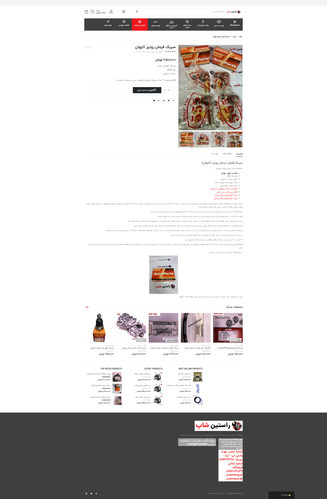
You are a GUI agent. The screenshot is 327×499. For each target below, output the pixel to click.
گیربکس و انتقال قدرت (171, 27)
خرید (234, 37)
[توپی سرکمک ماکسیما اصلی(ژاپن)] (117, 377)
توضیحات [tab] (239, 154)
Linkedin (86, 494)
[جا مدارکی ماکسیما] (197, 377)
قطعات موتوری (124, 25)
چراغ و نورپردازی (203, 25)
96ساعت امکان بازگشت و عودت (224, 188)
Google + (159, 100)
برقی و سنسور (219, 26)
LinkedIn (164, 100)
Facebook (174, 100)
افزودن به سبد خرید (145, 90)
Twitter (169, 100)
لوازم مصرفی (155, 26)
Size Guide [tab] (227, 154)
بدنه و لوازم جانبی (187, 26)
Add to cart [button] (217, 317)
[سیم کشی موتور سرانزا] (157, 377)
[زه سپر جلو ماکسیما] (197, 400)
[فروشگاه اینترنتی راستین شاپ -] (233, 11)
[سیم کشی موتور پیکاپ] (157, 388)
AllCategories (235, 25)
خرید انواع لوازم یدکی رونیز (226, 195)
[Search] (138, 12)
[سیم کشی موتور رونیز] (157, 400)
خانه (240, 37)
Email (154, 100)
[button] (87, 307)
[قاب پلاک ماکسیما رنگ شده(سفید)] (197, 388)
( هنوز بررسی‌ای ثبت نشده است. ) (150, 51)
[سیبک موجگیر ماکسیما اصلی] (117, 400)
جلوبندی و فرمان (139, 25)
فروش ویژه (108, 25)
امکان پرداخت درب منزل (227, 192)
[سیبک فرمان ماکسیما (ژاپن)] (117, 388)
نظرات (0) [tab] (215, 154)
